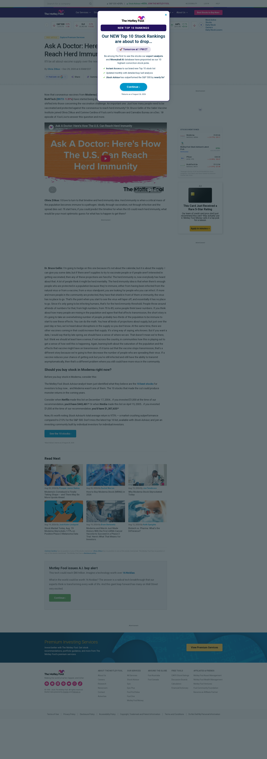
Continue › (133, 86)
